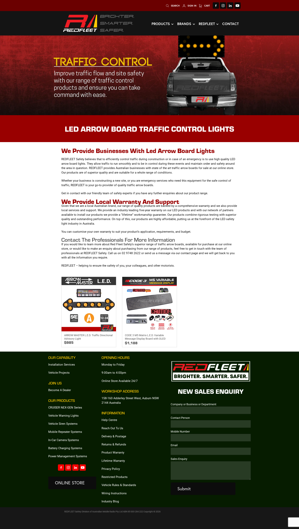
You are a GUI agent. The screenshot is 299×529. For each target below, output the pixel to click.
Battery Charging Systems (65, 448)
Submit (184, 488)
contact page (189, 253)
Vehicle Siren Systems (63, 424)
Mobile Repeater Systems (65, 432)
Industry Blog (110, 501)
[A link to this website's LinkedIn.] (230, 5)
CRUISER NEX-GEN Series (65, 407)
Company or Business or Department (193, 404)
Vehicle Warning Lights (63, 415)
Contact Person (180, 417)
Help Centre (109, 420)
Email (174, 445)
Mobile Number (180, 431)
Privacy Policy (111, 469)
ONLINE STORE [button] (70, 482)
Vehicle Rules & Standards (119, 485)
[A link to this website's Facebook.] (216, 5)
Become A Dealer (59, 390)
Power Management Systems (67, 456)
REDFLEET (78, 185)
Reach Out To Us (112, 428)
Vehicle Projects (59, 372)
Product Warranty (113, 452)
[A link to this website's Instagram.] (223, 5)
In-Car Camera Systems (63, 440)
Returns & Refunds (114, 444)
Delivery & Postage (114, 436)
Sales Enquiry (179, 459)
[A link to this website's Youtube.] (237, 5)
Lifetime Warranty (113, 461)
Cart (206, 5)
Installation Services (61, 364)
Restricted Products (115, 477)
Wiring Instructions (114, 493)
